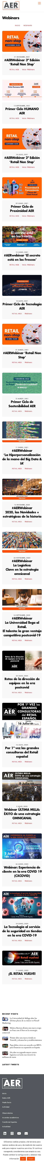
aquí (23, 1159)
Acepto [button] (30, 1159)
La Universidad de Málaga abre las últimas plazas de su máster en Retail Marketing (20, 1020)
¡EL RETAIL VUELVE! (22, 974)
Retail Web (14, 69)
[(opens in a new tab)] (22, 50)
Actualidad (6, 1126)
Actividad (5, 1107)
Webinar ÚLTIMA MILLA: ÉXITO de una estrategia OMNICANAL (22, 814)
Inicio (17, 25)
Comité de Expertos (9, 1122)
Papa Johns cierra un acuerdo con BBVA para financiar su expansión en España (25, 1046)
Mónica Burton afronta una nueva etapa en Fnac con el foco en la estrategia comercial (21, 1030)
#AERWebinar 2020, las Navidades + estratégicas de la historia (22, 512)
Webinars (27, 25)
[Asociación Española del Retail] (11, 9)
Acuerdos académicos (10, 1117)
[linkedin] (5, 1133)
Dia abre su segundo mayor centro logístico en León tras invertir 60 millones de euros (19, 1054)
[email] (26, 1133)
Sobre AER (6, 1098)
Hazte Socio (6, 1102)
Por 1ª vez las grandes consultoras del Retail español (22, 752)
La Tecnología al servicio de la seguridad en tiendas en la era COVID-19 (22, 931)
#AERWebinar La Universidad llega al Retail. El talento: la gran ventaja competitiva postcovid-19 (22, 627)
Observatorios (7, 1113)
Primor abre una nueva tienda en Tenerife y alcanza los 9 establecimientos (26, 1039)
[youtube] (19, 1133)
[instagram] (12, 1133)
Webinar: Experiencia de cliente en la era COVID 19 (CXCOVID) (22, 872)
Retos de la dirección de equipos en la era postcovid (22, 683)
